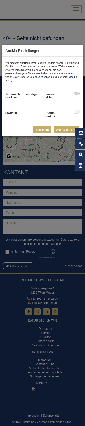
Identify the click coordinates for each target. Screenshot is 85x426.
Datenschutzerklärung (41, 76)
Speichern (42, 130)
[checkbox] (77, 93)
